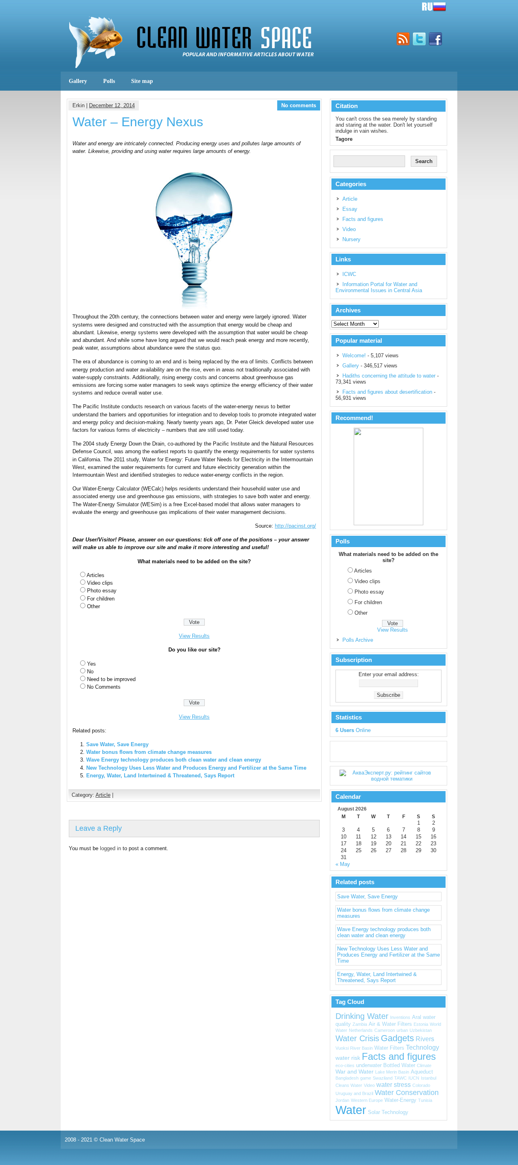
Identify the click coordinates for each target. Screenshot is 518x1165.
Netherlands (361, 1030)
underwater (369, 1065)
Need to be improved (111, 679)
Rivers (425, 1038)
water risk (347, 1058)
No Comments (104, 687)
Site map (142, 81)
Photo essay (102, 591)
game (365, 1078)
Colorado (421, 1085)
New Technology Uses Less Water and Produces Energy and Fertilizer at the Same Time (196, 768)
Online (353, 730)
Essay (349, 209)
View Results (194, 636)
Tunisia (425, 1100)
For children (101, 599)
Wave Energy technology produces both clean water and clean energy (173, 760)
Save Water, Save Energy (117, 744)
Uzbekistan (421, 1030)
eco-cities (345, 1065)
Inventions (400, 1017)
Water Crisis (357, 1038)
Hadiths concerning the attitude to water (388, 376)
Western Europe (367, 1100)
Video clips (100, 583)
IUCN (413, 1078)
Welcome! (354, 355)
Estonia (421, 1024)
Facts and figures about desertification (387, 392)
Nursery (351, 239)
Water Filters (389, 1048)
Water (350, 1109)
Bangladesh (347, 1078)
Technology (422, 1047)
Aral (416, 1017)
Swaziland (383, 1078)
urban (402, 1030)
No (90, 671)
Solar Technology (388, 1112)
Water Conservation (407, 1093)
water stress (393, 1084)
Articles (95, 575)
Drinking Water (361, 1016)
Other (93, 606)
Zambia (359, 1024)
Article (103, 795)
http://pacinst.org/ (295, 526)
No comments (298, 105)
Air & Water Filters (390, 1024)
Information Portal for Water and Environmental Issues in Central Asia (378, 287)
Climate (424, 1065)
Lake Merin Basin (392, 1072)
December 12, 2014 (112, 105)
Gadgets (397, 1038)
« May (342, 864)
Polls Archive (357, 640)
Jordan (342, 1100)
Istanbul (428, 1078)
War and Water (354, 1071)
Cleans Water (348, 1085)
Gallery (78, 81)
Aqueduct (422, 1072)
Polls (109, 81)
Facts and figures (362, 219)
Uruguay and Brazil (354, 1093)
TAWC (400, 1078)
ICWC (349, 274)
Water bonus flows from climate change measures (149, 752)
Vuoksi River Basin (354, 1048)
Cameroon (384, 1030)
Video (349, 229)
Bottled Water (399, 1065)
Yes (91, 664)
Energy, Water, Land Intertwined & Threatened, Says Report (160, 775)
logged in (110, 848)
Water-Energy (400, 1100)
